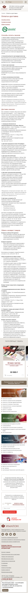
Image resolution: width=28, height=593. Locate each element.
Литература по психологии (8, 561)
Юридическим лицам (6, 572)
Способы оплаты (5, 19)
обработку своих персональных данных (18, 504)
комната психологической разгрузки (12, 450)
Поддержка (4, 565)
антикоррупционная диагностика (11, 448)
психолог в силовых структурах (11, 404)
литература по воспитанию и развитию (13, 427)
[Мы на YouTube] (10, 534)
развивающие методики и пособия (11, 423)
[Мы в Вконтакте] (2, 534)
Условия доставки (6, 22)
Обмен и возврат (5, 24)
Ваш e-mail (7, 508)
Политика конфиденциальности (9, 537)
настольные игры (7, 432)
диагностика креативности (9, 466)
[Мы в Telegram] (14, 534)
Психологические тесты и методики (10, 554)
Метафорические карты (7, 558)
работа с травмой (7, 409)
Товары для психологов (7, 556)
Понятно (5, 590)
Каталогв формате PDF (16, 519)
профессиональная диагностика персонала (14, 445)
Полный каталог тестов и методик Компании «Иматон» (14, 382)
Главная (3, 13)
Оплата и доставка (6, 567)
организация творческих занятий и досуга (13, 470)
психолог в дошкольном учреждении (12, 400)
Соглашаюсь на (14, 504)
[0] (2, 2)
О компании (4, 563)
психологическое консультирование (12, 406)
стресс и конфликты (8, 452)
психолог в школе (7, 398)
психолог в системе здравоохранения (12, 402)
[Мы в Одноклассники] (6, 534)
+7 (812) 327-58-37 (6, 579)
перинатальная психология (10, 411)
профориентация (7, 407)
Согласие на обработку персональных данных (13, 539)
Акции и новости (5, 569)
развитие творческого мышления (11, 464)
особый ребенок (7, 425)
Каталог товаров (5, 552)
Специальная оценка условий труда (10, 541)
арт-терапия (6, 468)
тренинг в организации (8, 446)
